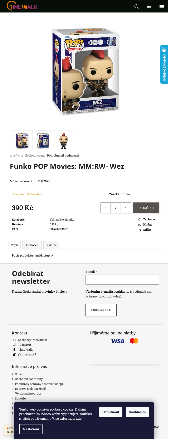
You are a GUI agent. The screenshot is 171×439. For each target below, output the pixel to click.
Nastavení (31, 429)
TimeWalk (25, 349)
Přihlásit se (101, 310)
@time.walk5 (27, 354)
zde (79, 418)
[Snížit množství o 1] (106, 208)
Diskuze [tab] (51, 245)
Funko (125, 194)
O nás (19, 374)
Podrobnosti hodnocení (63, 155)
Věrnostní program (28, 393)
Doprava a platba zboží (30, 389)
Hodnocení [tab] (32, 245)
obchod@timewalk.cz (32, 340)
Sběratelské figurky (62, 219)
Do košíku (146, 208)
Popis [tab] (14, 245)
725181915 (24, 345)
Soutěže (20, 398)
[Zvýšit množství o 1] (126, 208)
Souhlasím (137, 412)
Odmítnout (110, 412)
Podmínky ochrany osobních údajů (39, 384)
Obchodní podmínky (29, 379)
